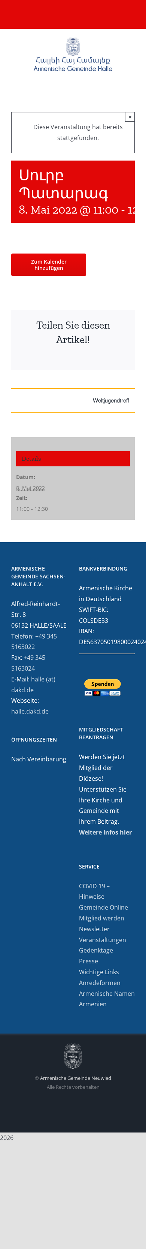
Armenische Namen (107, 993)
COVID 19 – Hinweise (94, 891)
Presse (88, 961)
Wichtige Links (99, 972)
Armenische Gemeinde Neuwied (75, 1078)
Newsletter (94, 929)
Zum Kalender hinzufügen (49, 264)
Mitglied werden (101, 918)
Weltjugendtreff (111, 400)
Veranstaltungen (102, 940)
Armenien (93, 1004)
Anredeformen (100, 983)
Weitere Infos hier (105, 832)
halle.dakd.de (30, 711)
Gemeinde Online (103, 907)
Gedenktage (96, 950)
